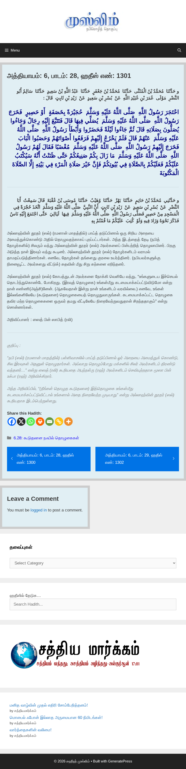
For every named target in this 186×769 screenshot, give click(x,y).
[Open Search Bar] (179, 50)
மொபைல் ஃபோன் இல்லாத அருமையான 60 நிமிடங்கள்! (56, 717)
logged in (39, 510)
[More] (68, 421)
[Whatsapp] (30, 421)
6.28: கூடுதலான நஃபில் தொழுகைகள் (46, 438)
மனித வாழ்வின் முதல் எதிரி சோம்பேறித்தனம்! (49, 705)
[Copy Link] (59, 421)
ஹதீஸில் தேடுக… (25, 595)
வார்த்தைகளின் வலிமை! (31, 730)
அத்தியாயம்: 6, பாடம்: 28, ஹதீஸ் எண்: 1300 (45, 459)
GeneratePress (120, 761)
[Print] (40, 421)
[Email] (49, 421)
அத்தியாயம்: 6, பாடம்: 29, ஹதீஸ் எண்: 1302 (133, 459)
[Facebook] (12, 421)
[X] (21, 421)
